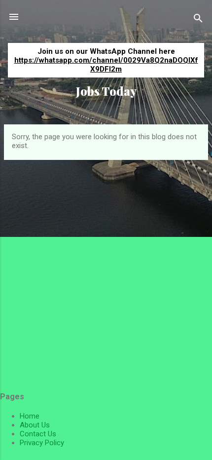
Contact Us (38, 433)
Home (29, 416)
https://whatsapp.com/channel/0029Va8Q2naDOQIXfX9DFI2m (106, 65)
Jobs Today (106, 91)
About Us (35, 425)
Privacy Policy (42, 442)
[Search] (198, 20)
